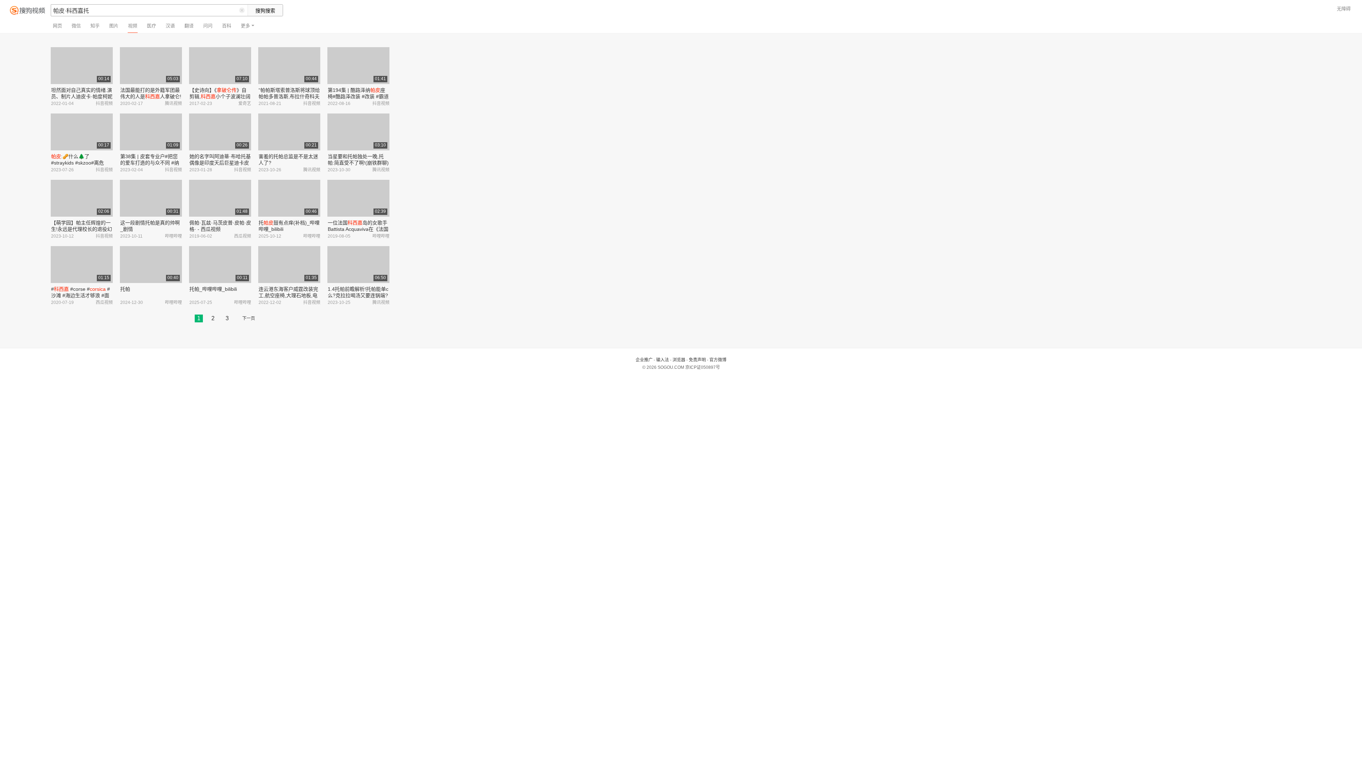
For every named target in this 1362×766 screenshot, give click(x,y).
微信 (76, 25)
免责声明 (697, 359)
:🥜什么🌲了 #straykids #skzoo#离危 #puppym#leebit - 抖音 (77, 163)
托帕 (125, 289)
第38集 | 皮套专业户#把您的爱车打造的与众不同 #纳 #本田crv (149, 163)
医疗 (151, 25)
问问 (207, 25)
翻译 (189, 25)
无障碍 (1344, 8)
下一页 (248, 318)
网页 (57, 25)
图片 (113, 25)
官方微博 (717, 359)
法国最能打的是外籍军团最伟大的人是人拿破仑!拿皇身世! (150, 96)
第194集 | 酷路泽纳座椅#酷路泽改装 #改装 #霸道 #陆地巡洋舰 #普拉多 (358, 96)
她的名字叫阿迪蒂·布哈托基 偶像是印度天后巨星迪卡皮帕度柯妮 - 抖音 (220, 163)
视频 (132, 25)
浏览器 (678, 359)
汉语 (170, 25)
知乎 (95, 25)
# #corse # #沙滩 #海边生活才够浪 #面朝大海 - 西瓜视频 (80, 295)
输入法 (662, 359)
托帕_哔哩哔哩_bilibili (213, 289)
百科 (226, 25)
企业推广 (644, 359)
